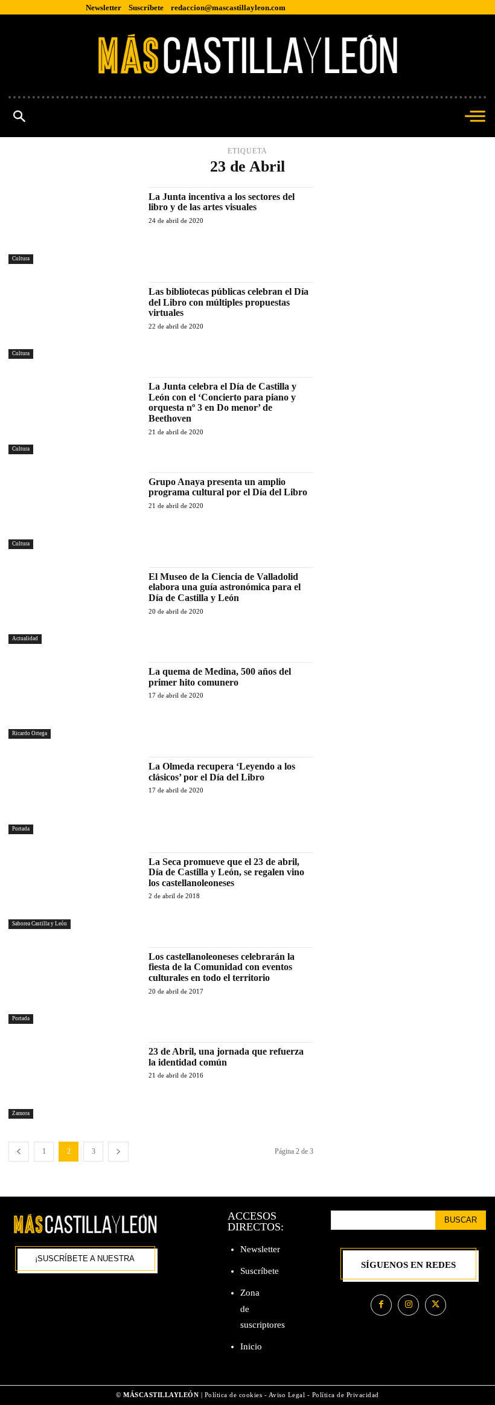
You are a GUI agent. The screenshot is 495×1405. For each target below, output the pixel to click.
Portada (21, 829)
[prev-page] (18, 1152)
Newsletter (260, 1249)
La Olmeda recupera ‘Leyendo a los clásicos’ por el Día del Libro (221, 771)
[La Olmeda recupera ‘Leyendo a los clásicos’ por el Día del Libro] (72, 795)
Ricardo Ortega (29, 733)
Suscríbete (259, 1271)
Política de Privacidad (345, 1394)
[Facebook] (381, 1305)
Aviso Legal (288, 1394)
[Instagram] (408, 1305)
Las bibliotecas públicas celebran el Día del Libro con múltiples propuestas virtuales (228, 302)
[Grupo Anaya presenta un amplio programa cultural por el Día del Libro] (72, 510)
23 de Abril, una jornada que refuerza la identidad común (226, 1056)
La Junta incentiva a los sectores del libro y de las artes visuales (221, 202)
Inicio (251, 1346)
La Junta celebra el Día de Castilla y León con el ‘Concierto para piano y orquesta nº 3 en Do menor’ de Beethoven (222, 402)
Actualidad (25, 638)
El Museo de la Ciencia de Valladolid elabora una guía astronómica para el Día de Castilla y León (224, 587)
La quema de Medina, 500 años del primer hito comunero (219, 676)
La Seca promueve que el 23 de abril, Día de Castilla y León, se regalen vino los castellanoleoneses (226, 872)
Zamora (21, 1113)
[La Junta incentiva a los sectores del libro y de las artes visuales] (72, 225)
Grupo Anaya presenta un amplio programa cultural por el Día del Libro (227, 487)
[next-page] (118, 1152)
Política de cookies (234, 1394)
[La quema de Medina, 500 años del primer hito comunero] (72, 700)
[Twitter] (435, 1305)
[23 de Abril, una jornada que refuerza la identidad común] (72, 1080)
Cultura (21, 259)
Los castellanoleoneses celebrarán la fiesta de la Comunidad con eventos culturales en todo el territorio (221, 967)
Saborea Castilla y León (39, 924)
